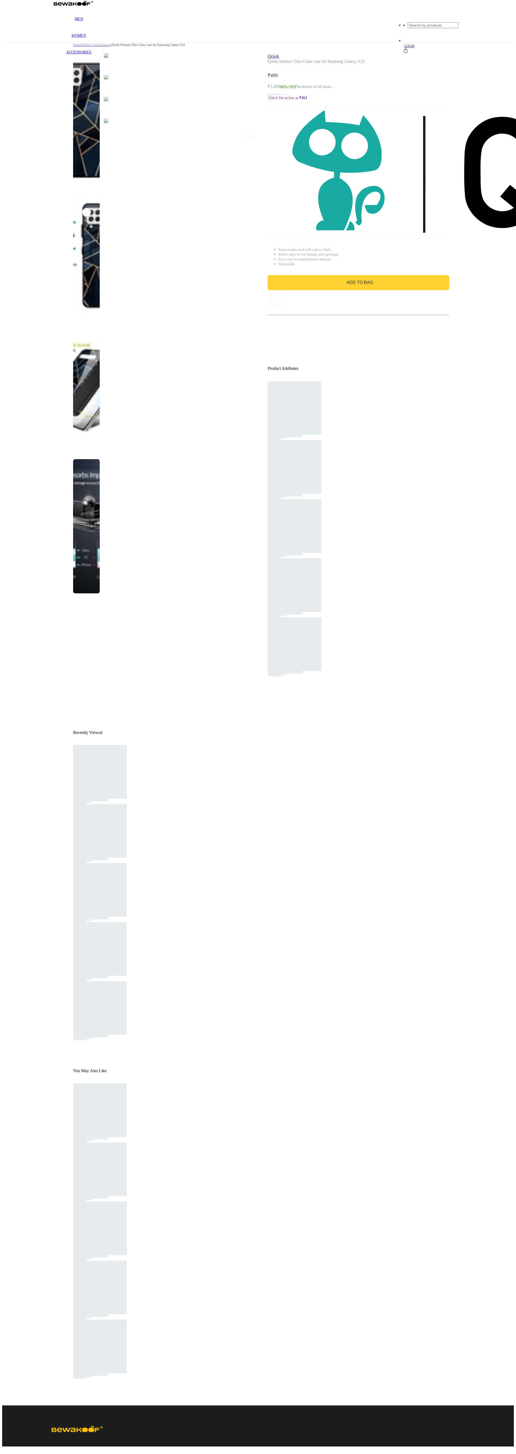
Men (79, 19)
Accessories (78, 52)
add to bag (359, 282)
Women (78, 36)
